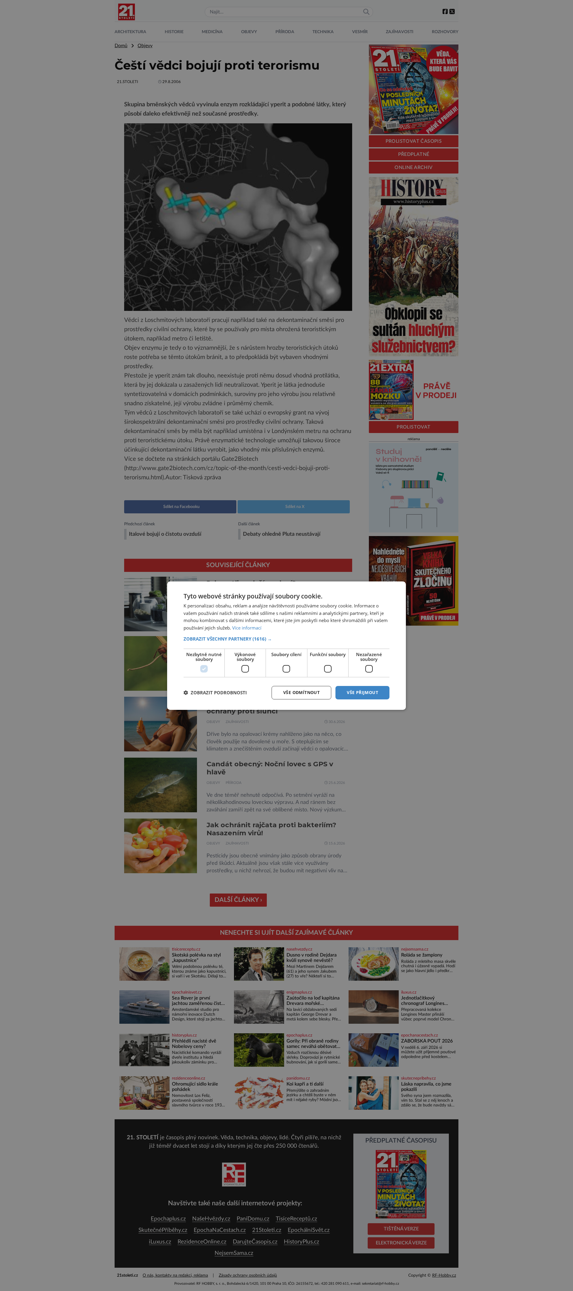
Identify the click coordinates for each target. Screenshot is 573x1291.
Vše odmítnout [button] (301, 692)
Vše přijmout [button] (362, 692)
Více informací (246, 628)
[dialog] (286, 645)
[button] (286, 638)
